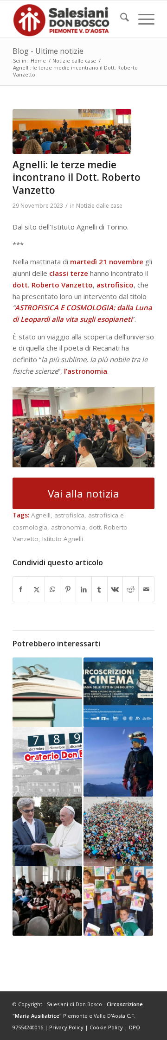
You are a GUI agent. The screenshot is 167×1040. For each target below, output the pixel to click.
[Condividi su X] (37, 589)
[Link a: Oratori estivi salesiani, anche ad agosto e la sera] (118, 831)
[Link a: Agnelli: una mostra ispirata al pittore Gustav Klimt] (118, 901)
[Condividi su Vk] (115, 589)
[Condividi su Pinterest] (68, 589)
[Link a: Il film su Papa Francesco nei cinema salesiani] (47, 831)
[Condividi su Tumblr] (99, 589)
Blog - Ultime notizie (48, 51)
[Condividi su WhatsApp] (52, 589)
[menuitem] (120, 19)
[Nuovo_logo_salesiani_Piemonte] (69, 19)
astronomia (68, 527)
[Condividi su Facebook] (21, 589)
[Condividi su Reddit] (130, 589)
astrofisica (69, 515)
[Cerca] (120, 19)
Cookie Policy (106, 1027)
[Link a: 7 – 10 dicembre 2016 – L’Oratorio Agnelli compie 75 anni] (47, 762)
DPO (134, 1027)
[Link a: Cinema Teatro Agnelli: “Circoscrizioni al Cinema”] (118, 692)
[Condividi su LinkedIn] (83, 589)
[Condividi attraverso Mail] (146, 589)
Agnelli (41, 515)
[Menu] (141, 19)
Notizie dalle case (99, 206)
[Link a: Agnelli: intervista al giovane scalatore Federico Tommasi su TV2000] (118, 762)
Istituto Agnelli (62, 539)
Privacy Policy (66, 1027)
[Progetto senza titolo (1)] (72, 131)
